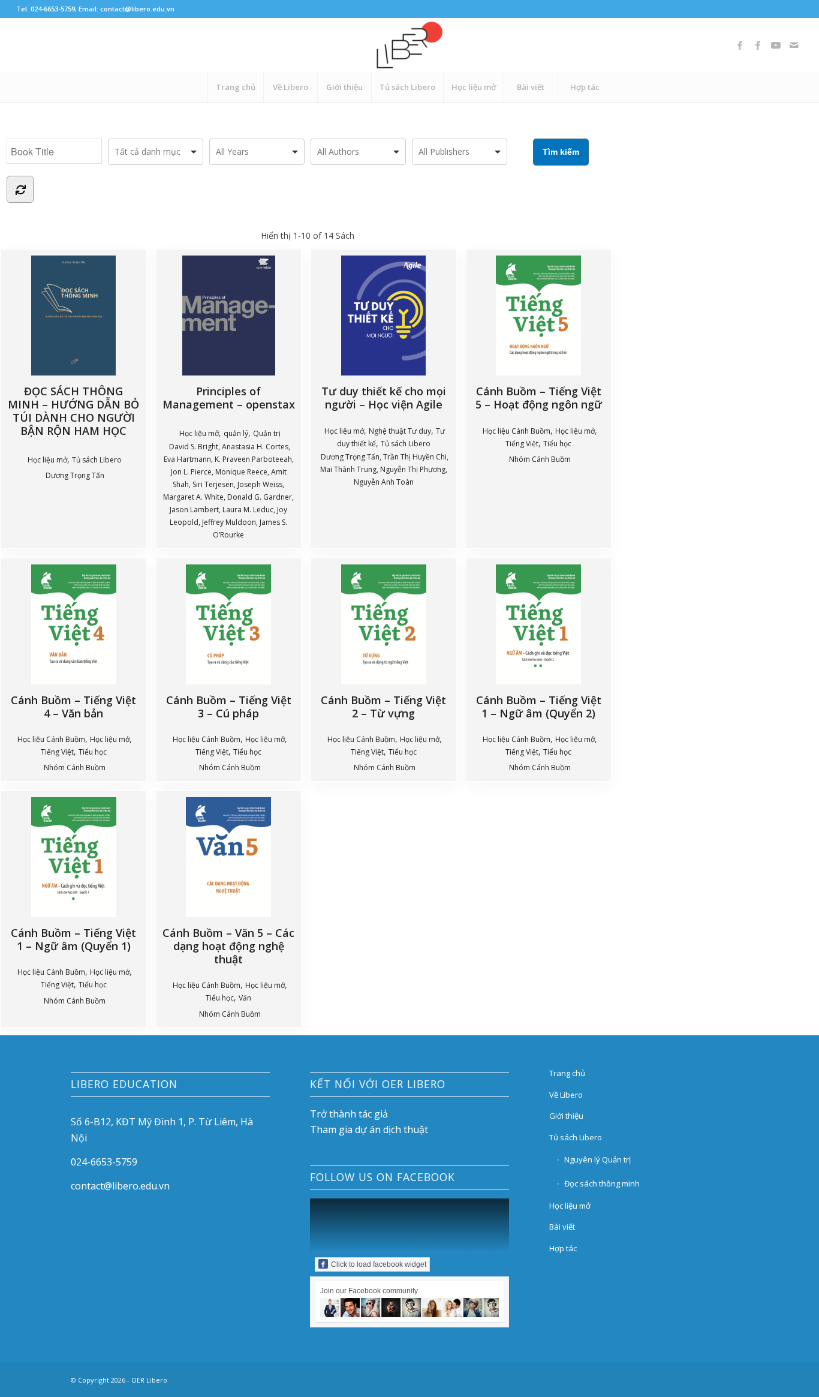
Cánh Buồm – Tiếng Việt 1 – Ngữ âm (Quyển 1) (73, 939)
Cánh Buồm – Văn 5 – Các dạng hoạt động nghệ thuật (228, 946)
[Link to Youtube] (776, 45)
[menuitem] (235, 87)
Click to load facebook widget (378, 1264)
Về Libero (566, 1094)
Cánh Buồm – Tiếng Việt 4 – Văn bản (73, 706)
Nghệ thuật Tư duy (400, 431)
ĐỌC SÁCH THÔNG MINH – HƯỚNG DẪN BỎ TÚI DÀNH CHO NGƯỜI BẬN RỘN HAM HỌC (73, 410)
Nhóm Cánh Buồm (540, 459)
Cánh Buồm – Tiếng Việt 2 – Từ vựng (383, 706)
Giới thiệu (566, 1115)
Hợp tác (563, 1248)
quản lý (236, 433)
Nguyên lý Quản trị (597, 1159)
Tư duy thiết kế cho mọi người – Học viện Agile (383, 397)
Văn (245, 998)
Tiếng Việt (521, 443)
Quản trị (267, 433)
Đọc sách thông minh (602, 1183)
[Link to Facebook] (740, 45)
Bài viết (562, 1226)
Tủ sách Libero (97, 460)
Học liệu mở (47, 460)
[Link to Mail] (794, 45)
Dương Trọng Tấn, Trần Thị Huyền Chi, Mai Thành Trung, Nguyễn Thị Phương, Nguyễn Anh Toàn (384, 469)
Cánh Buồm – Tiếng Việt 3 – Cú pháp (228, 706)
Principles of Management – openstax (228, 397)
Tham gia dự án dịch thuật (369, 1129)
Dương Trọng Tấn (75, 475)
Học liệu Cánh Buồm (516, 431)
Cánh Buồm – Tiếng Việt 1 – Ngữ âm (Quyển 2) (538, 706)
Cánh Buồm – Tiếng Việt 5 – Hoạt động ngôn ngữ (538, 397)
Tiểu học (557, 443)
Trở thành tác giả (349, 1113)
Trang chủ (567, 1073)
